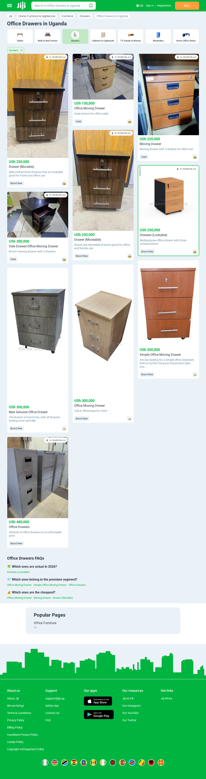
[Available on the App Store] (98, 701)
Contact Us (52, 713)
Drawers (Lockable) (18, 572)
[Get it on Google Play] (99, 715)
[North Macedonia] (161, 762)
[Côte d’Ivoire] (103, 762)
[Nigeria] (45, 762)
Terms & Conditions (19, 713)
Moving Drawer (42, 597)
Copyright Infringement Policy (25, 749)
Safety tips (52, 705)
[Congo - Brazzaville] (141, 762)
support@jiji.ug (54, 698)
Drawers (14, 50)
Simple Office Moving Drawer (50, 584)
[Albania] (151, 762)
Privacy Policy (15, 720)
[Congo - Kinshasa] (132, 762)
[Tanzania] (64, 762)
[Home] (21, 6)
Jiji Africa (166, 698)
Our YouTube (130, 713)
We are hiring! (15, 705)
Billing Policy (15, 727)
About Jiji (13, 698)
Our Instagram (131, 705)
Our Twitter (129, 720)
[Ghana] (74, 762)
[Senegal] (93, 762)
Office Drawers (77, 584)
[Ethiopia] (83, 762)
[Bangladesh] (112, 762)
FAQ (48, 720)
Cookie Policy (15, 742)
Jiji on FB (128, 698)
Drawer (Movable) (63, 597)
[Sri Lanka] (122, 762)
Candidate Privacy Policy (22, 734)
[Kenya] (55, 762)
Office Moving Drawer (19, 584)
